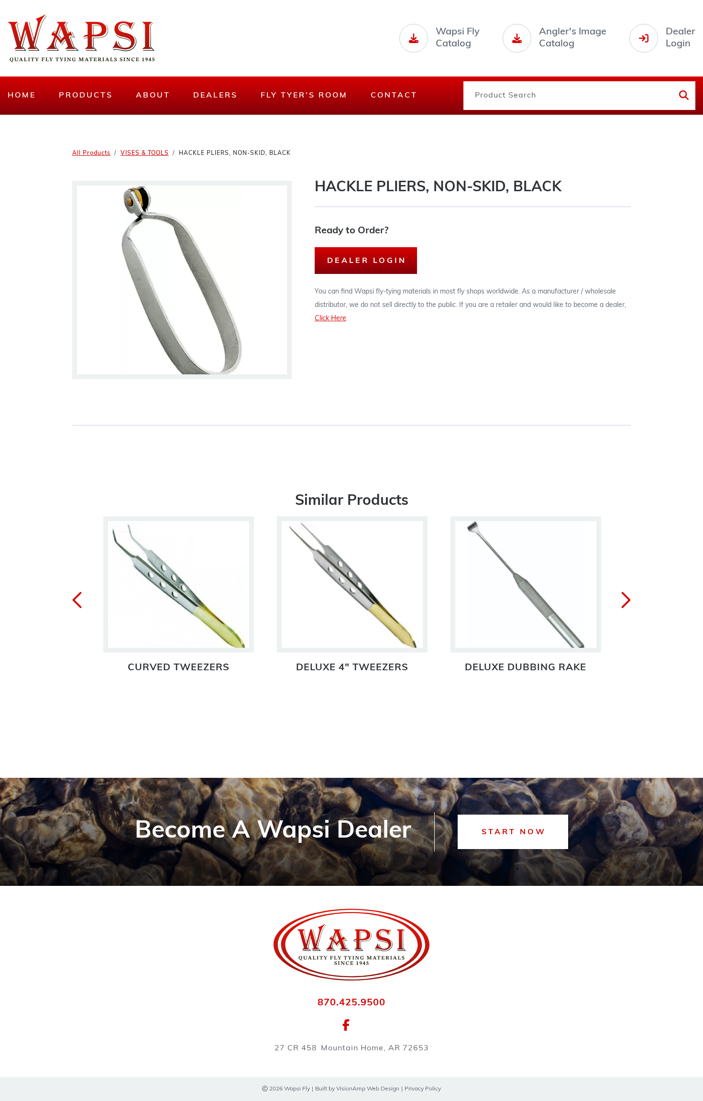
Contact (394, 95)
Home (22, 95)
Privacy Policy (423, 1089)
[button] (513, 832)
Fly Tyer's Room (304, 95)
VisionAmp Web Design (367, 1089)
